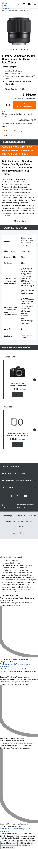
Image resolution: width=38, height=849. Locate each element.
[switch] (19, 604)
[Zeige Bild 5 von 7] (21, 49)
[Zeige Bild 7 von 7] (27, 49)
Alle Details (17, 743)
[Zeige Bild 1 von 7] (10, 49)
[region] (19, 33)
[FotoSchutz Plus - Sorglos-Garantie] (25, 89)
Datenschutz (15, 563)
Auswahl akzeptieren (9, 843)
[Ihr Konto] (24, 4)
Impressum (6, 563)
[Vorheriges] (2, 33)
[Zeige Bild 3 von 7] (16, 49)
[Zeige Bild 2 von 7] (13, 49)
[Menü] (34, 4)
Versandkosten (31, 98)
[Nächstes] (36, 33)
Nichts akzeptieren (25, 843)
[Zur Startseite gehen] (6, 6)
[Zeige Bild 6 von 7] (24, 49)
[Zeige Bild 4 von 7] (19, 49)
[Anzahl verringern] (3, 105)
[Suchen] (19, 4)
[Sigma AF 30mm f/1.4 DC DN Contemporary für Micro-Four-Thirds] (19, 31)
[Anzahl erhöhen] (9, 105)
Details (17, 394)
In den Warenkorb (24, 106)
